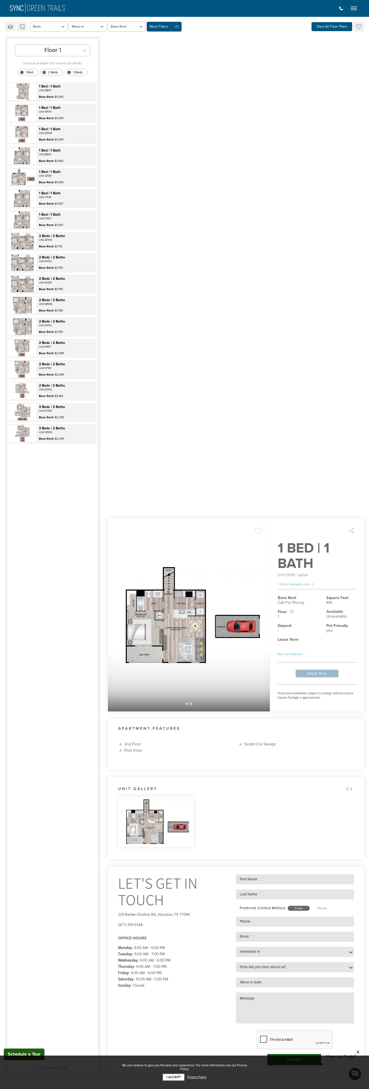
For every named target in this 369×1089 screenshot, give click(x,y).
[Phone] (341, 8)
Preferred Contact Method (262, 908)
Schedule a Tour (24, 1054)
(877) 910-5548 (130, 925)
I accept (173, 1077)
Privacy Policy (196, 1077)
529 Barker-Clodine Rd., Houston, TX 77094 (154, 914)
